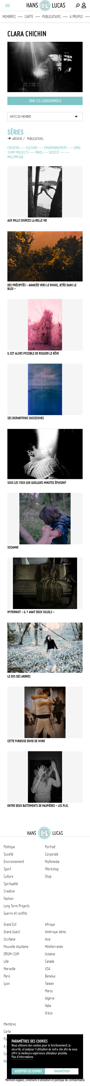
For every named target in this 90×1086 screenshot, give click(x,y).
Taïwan (49, 983)
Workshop (52, 869)
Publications (51, 16)
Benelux (50, 976)
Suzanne (12, 547)
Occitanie (9, 939)
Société (54, 152)
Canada (49, 961)
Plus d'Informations (22, 1057)
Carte (29, 16)
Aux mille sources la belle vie (27, 220)
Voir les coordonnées (45, 101)
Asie (48, 939)
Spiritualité (11, 883)
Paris (38, 152)
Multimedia (15, 157)
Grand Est (10, 924)
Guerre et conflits (15, 913)
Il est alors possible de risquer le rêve (33, 353)
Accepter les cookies (28, 1071)
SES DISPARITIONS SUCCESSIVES (25, 418)
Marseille (9, 968)
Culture (32, 147)
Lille (6, 961)
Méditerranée (54, 946)
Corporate (51, 854)
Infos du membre (20, 117)
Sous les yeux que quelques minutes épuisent (36, 483)
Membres (9, 16)
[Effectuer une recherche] (77, 5)
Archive (17, 139)
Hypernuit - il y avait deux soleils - (30, 612)
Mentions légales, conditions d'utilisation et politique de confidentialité (45, 1080)
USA (47, 968)
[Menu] (7, 5)
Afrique (50, 924)
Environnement (55, 147)
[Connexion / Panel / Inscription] (84, 5)
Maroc (49, 991)
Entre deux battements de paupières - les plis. (38, 806)
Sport (7, 869)
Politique (9, 847)
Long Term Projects (17, 906)
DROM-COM (11, 954)
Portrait (50, 847)
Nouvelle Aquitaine (16, 946)
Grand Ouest (12, 931)
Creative (13, 147)
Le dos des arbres (18, 676)
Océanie (50, 954)
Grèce (49, 1013)
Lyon (7, 983)
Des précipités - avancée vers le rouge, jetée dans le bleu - (41, 287)
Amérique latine (55, 931)
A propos (76, 16)
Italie (48, 1005)
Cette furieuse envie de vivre (26, 741)
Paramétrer (62, 1071)
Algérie (49, 998)
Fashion (8, 898)
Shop (48, 876)
